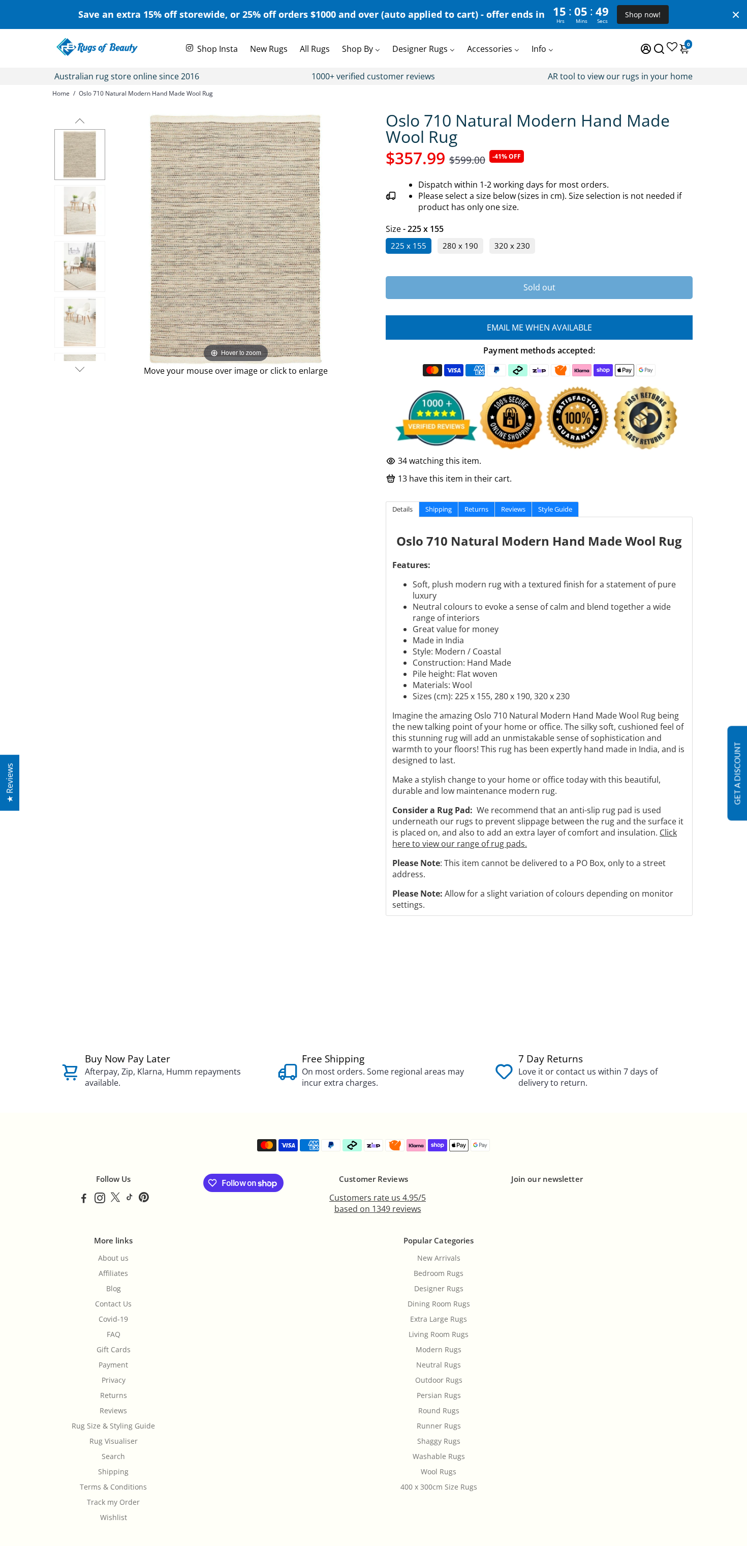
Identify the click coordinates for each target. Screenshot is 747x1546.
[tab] (402, 509)
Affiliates (113, 1273)
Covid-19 (113, 1319)
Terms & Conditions (113, 1487)
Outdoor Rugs (438, 1380)
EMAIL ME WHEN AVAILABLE (539, 327)
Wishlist (113, 1517)
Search (113, 1456)
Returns (113, 1395)
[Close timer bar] (736, 15)
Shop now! (643, 14)
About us (113, 1258)
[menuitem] (211, 47)
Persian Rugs (439, 1395)
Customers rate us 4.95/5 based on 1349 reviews (377, 1203)
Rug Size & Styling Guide (113, 1426)
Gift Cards (114, 1349)
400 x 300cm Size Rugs (438, 1487)
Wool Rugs (438, 1471)
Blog (113, 1288)
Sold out (539, 287)
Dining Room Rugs (439, 1304)
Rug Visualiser (113, 1441)
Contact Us (113, 1304)
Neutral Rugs (438, 1365)
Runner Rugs (439, 1426)
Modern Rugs (438, 1349)
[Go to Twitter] (115, 1199)
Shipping (113, 1471)
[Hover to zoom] (235, 238)
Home (61, 93)
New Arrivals (438, 1258)
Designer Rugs (438, 1288)
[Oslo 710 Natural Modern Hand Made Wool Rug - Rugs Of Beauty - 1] (79, 154)
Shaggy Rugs (438, 1441)
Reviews (113, 1410)
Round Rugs (438, 1410)
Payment (113, 1365)
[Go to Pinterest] (144, 1199)
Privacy (114, 1380)
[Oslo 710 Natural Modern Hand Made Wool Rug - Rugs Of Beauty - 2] (79, 210)
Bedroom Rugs (438, 1273)
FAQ (113, 1334)
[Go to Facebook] (83, 1199)
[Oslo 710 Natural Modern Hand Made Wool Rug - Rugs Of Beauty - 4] (79, 322)
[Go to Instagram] (100, 1199)
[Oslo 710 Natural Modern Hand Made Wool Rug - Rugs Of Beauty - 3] (79, 266)
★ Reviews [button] (9, 782)
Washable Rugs (439, 1456)
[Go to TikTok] (129, 1199)
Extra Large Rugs (438, 1319)
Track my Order (113, 1502)
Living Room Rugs (439, 1334)
